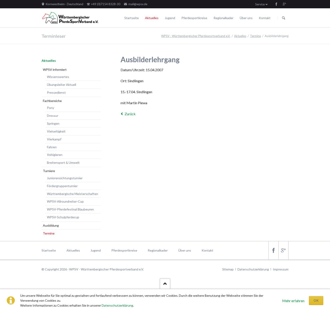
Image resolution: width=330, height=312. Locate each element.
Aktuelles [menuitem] (73, 250)
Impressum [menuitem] (280, 269)
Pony (50, 108)
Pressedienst (56, 92)
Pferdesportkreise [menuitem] (124, 250)
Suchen (283, 17)
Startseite (131, 18)
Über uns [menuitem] (184, 250)
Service (260, 4)
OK (316, 300)
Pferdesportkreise (194, 18)
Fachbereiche (52, 101)
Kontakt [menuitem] (207, 250)
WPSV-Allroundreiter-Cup (65, 201)
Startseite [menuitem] (49, 250)
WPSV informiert (55, 69)
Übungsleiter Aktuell (61, 84)
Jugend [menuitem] (95, 250)
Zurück (130, 114)
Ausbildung (51, 225)
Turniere (49, 171)
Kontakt (265, 18)
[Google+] (284, 4)
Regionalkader (223, 18)
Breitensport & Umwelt (63, 162)
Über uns (246, 18)
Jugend (170, 18)
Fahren (52, 147)
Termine (255, 36)
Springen (53, 123)
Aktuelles (151, 18)
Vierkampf (54, 139)
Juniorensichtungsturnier (65, 178)
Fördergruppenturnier (62, 186)
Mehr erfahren (293, 301)
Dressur (52, 115)
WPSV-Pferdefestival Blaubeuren (70, 209)
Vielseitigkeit (56, 131)
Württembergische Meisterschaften (72, 194)
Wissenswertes (58, 77)
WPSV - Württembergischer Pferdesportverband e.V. (195, 36)
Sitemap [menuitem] (228, 269)
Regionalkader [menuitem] (158, 250)
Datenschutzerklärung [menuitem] (253, 269)
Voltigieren (54, 155)
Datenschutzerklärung (117, 305)
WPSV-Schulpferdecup (63, 217)
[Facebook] (276, 4)
